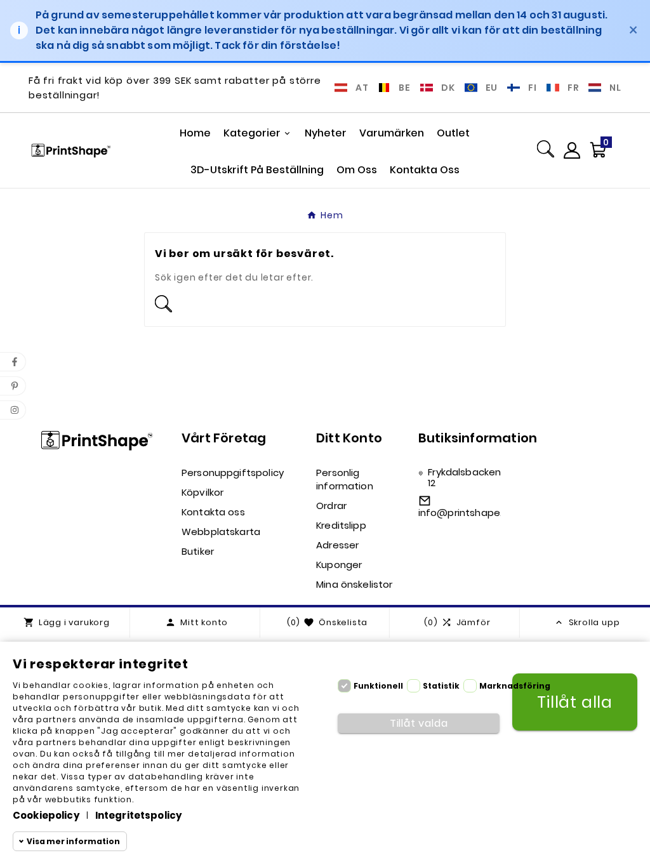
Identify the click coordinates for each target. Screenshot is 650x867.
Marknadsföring (514, 685)
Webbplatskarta (221, 531)
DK (448, 87)
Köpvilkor (202, 492)
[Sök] (545, 150)
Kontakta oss (213, 512)
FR (573, 87)
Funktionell (378, 685)
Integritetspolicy (139, 815)
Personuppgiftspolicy (233, 472)
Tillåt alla (575, 702)
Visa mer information (73, 841)
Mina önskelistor (354, 584)
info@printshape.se (466, 512)
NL (615, 87)
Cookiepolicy (46, 815)
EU (492, 87)
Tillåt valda (419, 723)
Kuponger (339, 564)
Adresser (337, 545)
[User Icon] (572, 150)
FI (532, 87)
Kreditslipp (341, 525)
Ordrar (331, 505)
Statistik (441, 685)
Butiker (198, 551)
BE (405, 87)
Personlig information (344, 479)
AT (362, 87)
